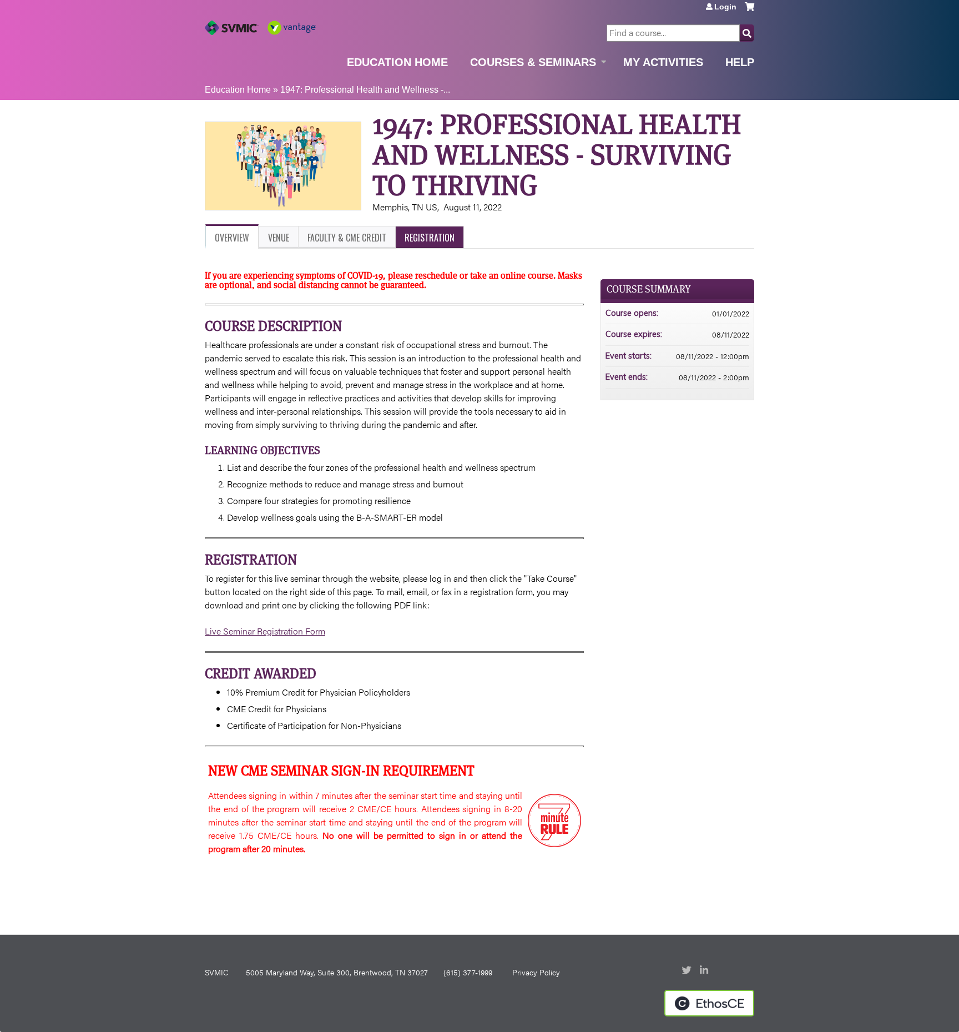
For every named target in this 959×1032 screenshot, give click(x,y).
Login (725, 7)
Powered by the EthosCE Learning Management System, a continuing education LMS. (709, 1003)
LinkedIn (705, 971)
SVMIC (216, 972)
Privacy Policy (536, 972)
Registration (430, 237)
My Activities (663, 62)
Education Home (397, 62)
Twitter (687, 971)
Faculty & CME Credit (346, 237)
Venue (278, 237)
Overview (232, 237)
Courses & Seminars (533, 62)
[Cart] (749, 11)
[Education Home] (260, 28)
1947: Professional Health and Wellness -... (365, 89)
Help (739, 62)
